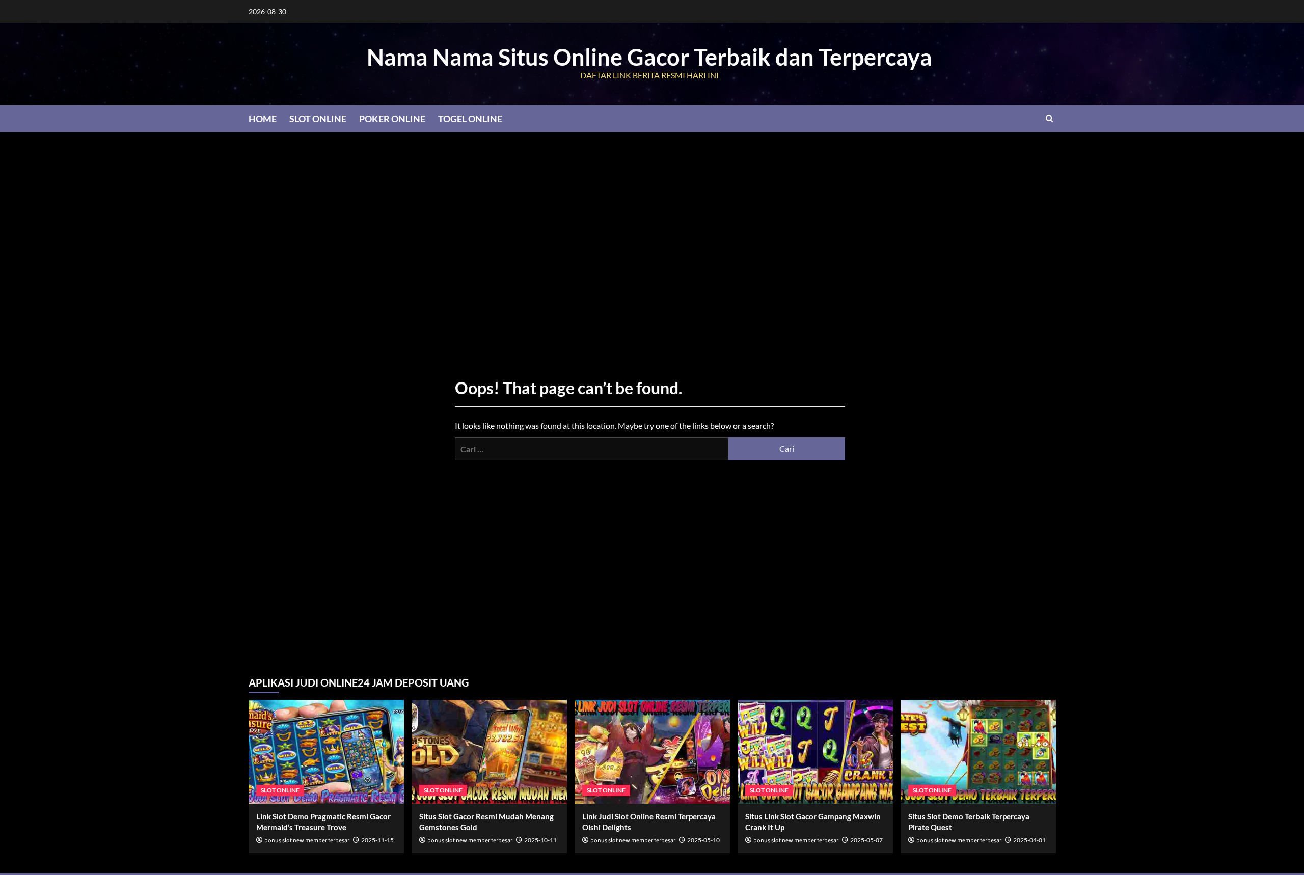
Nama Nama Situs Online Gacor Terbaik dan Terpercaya (649, 57)
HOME (263, 118)
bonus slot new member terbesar (306, 840)
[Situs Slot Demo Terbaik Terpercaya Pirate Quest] (978, 751)
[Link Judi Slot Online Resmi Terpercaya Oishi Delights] (652, 751)
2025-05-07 (866, 840)
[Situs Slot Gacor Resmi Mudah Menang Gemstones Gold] (489, 751)
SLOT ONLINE (317, 118)
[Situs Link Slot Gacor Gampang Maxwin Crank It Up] (815, 751)
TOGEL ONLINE (470, 118)
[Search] (1049, 118)
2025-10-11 (540, 840)
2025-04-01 (1029, 840)
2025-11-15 (377, 840)
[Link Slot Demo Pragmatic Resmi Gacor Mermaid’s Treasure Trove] (326, 751)
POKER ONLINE (392, 118)
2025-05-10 (703, 840)
